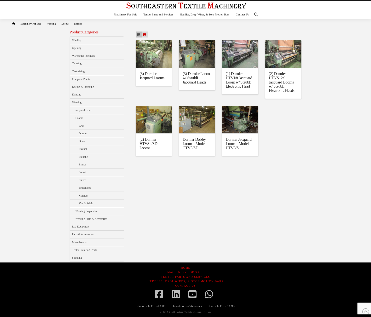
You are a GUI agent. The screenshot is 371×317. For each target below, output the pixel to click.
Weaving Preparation (86, 211)
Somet (82, 172)
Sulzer (82, 180)
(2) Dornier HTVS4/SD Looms (148, 143)
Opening (76, 48)
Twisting (77, 63)
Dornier (83, 133)
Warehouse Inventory (83, 55)
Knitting (76, 94)
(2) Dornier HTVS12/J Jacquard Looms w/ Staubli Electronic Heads (281, 82)
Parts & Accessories (83, 234)
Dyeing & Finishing (83, 86)
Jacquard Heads (83, 110)
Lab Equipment (80, 226)
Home (185, 267)
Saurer (82, 164)
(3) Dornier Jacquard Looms (152, 76)
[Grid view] (139, 34)
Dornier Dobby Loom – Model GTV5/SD (194, 143)
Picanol (83, 148)
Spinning (77, 257)
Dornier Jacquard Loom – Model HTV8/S (239, 143)
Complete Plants (81, 79)
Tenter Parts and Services (185, 276)
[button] (256, 14)
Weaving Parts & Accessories (91, 218)
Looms (79, 118)
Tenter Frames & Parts (84, 250)
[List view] (145, 34)
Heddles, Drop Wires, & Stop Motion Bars (185, 281)
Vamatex (83, 195)
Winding (76, 40)
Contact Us (185, 285)
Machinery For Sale (185, 272)
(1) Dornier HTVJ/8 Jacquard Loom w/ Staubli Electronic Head (239, 80)
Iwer (81, 125)
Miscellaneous (79, 242)
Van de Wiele (86, 203)
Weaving (77, 102)
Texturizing (78, 71)
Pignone (83, 156)
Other (82, 141)
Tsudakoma (85, 187)
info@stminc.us (192, 306)
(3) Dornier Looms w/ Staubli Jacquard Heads (197, 78)
